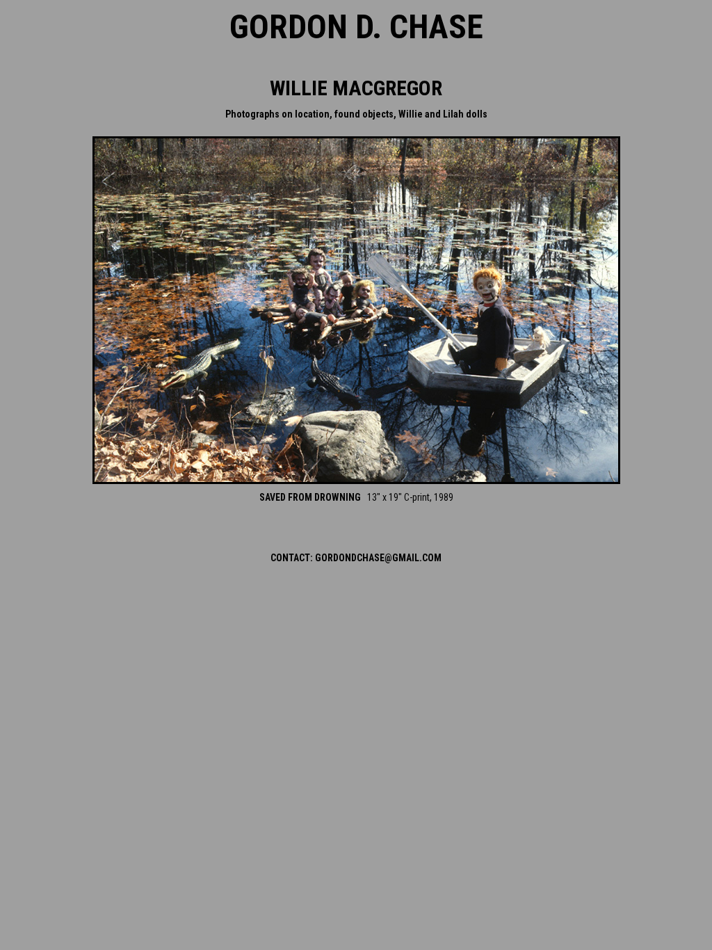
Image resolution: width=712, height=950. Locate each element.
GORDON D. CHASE (356, 27)
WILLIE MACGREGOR (356, 88)
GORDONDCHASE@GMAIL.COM (378, 557)
